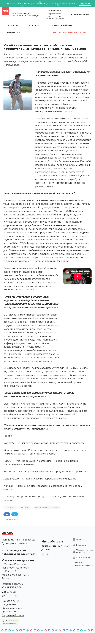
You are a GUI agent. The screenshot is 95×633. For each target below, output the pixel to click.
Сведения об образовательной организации (12, 608)
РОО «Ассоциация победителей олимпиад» (25, 15)
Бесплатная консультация (69, 32)
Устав (78, 540)
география (10, 507)
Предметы (12, 32)
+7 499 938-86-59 (80, 15)
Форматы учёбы (61, 25)
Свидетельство (83, 557)
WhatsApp (60, 19)
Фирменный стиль (13, 615)
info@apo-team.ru (54, 14)
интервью (25, 507)
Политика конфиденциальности (83, 563)
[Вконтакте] (42, 554)
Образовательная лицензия (84, 551)
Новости (34, 25)
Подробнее (85, 4)
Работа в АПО (10, 600)
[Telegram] (47, 554)
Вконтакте (49, 19)
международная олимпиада (47, 507)
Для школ (12, 25)
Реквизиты (81, 545)
